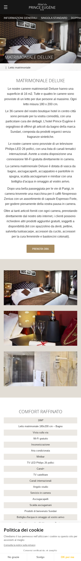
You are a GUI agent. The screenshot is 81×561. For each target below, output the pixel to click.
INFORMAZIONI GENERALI (20, 17)
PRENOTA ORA (40, 249)
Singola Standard (54, 17)
